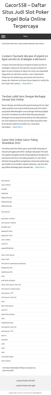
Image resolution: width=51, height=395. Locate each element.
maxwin (4, 340)
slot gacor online (8, 223)
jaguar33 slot (6, 231)
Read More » (27, 83)
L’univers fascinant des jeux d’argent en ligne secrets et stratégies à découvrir (25, 57)
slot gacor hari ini (8, 297)
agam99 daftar (7, 248)
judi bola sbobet (8, 280)
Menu (25, 36)
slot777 (4, 244)
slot (3, 276)
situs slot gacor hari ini (11, 285)
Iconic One (13, 393)
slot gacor (5, 180)
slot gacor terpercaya (10, 289)
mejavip (4, 193)
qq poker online (8, 218)
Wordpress (37, 393)
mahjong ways (7, 323)
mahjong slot (7, 268)
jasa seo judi (8, 370)
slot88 (4, 189)
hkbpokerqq (6, 197)
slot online (5, 185)
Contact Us (30, 368)
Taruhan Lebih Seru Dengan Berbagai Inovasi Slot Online (23, 98)
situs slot (5, 259)
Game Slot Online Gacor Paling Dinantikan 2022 (20, 141)
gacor (3, 335)
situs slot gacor (8, 255)
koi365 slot (6, 227)
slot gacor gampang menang (13, 263)
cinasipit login (7, 356)
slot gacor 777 (7, 293)
